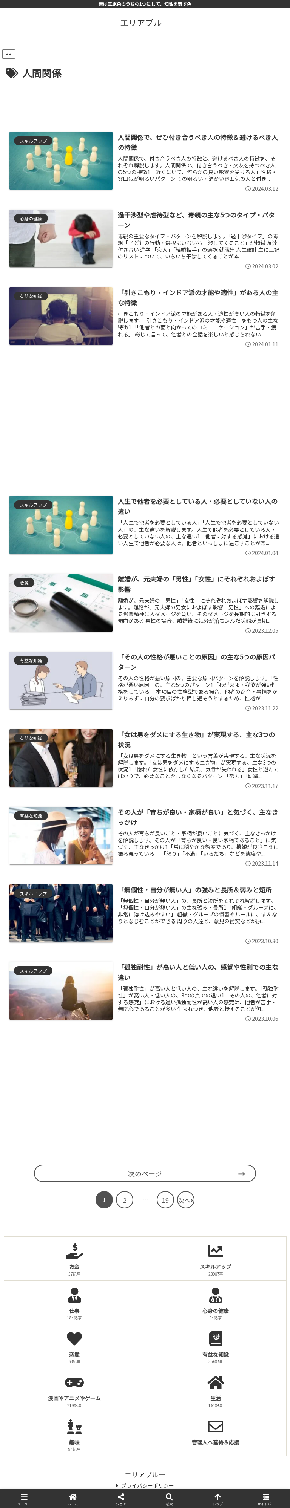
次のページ (145, 1173)
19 (165, 1200)
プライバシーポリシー (147, 1485)
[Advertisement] (145, 102)
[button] (268, 1225)
